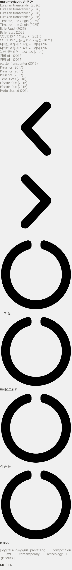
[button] (36, 129)
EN (10, 564)
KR (2, 564)
